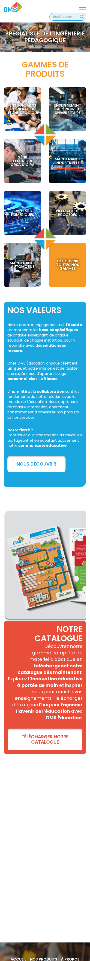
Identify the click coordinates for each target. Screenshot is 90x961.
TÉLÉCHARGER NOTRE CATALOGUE (45, 739)
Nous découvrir (36, 464)
